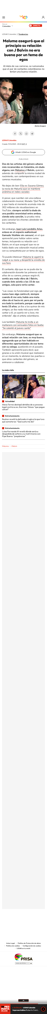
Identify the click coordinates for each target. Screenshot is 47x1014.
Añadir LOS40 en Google (25, 152)
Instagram (18, 922)
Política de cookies (13, 946)
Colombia (6, 26)
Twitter (20, 133)
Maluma (20, 170)
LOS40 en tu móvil (23, 948)
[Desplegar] (23, 1000)
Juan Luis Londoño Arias (29, 229)
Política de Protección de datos (29, 943)
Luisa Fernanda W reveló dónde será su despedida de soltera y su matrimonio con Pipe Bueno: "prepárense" (21, 433)
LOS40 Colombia (23, 17)
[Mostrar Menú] (3, 17)
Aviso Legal (10, 943)
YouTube (23, 922)
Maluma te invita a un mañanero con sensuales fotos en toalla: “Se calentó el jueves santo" (23, 325)
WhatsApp (26, 133)
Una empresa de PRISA (23, 957)
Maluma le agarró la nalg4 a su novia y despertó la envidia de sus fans (23, 260)
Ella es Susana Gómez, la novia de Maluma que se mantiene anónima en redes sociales (23, 188)
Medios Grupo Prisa (23, 963)
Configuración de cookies (32, 946)
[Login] (43, 17)
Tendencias (23, 34)
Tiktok (13, 922)
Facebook (15, 133)
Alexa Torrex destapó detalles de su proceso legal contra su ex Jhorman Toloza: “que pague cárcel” (23, 407)
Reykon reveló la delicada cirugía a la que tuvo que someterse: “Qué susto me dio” (23, 420)
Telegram (32, 133)
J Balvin (14, 446)
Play (43, 1009)
